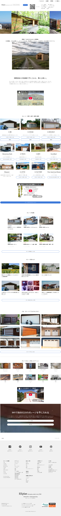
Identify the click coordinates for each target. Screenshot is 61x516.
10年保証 (14, 4)
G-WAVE (22, 154)
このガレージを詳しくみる (10, 137)
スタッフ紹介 (51, 468)
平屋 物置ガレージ (51, 4)
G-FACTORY (38, 172)
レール (30, 381)
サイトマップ (51, 472)
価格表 (10, 139)
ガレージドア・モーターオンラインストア (28, 504)
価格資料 (27, 472)
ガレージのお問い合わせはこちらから (30, 202)
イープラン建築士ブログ (25, 507)
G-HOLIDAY (51, 132)
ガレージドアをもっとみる (30, 351)
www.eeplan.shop (3, 504)
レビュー (27, 478)
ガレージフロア (43, 369)
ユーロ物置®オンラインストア (26, 503)
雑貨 (55, 381)
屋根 (5, 381)
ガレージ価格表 (43, 4)
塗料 (43, 381)
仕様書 (38, 471)
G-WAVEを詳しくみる (22, 159)
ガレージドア (5, 369)
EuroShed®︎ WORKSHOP (6, 477)
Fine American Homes (54, 172)
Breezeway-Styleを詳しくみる (7, 159)
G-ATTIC (22, 172)
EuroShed (54, 154)
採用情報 (51, 1)
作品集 (27, 482)
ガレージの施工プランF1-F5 (46, 275)
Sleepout (6, 172)
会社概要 (47, 1)
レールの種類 (17, 471)
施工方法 (27, 463)
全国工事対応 (17, 4)
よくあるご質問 (39, 472)
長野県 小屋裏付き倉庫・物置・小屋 (46, 244)
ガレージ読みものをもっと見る (30, 300)
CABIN (38, 154)
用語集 (38, 463)
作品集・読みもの (50, 7)
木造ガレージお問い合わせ (53, 462)
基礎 (18, 381)
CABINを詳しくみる (38, 159)
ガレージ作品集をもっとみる (30, 251)
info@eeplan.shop (34, 496)
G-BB (9, 132)
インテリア (55, 369)
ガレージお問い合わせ (18, 479)
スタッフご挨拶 (43, 7)
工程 (26, 466)
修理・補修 (43, 8)
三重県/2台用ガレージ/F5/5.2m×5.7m (30, 227)
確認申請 (38, 467)
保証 (26, 467)
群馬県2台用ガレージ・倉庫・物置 (30, 244)
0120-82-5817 (42, 1)
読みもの (27, 480)
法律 (38, 468)
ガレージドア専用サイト (18, 472)
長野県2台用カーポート (12, 244)
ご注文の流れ (39, 462)
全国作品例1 (16, 476)
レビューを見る (30, 420)
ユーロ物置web (57, 1)
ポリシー (38, 466)
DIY (26, 479)
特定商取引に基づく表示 (52, 471)
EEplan (29, 511)
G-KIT (27, 462)
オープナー (18, 369)
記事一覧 (30, 424)
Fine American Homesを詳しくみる (54, 177)
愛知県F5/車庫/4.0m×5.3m (44, 227)
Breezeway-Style (7, 154)
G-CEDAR (30, 132)
